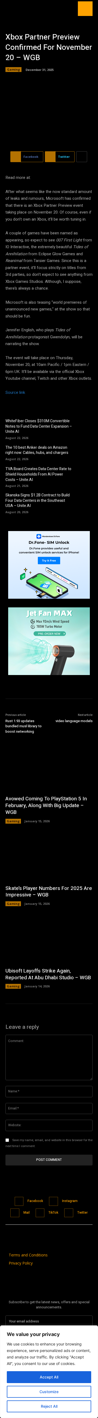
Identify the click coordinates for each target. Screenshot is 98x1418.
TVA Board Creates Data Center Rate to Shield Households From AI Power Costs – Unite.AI (38, 474)
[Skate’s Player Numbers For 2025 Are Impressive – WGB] (49, 857)
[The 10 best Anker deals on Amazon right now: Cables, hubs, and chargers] (85, 452)
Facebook (35, 1200)
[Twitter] (68, 1213)
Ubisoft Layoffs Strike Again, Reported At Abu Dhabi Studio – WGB (48, 974)
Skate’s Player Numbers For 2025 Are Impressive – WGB (48, 892)
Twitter (82, 1212)
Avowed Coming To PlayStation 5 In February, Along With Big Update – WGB (46, 805)
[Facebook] (19, 1201)
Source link (15, 392)
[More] (81, 156)
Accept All (49, 1377)
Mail (26, 1212)
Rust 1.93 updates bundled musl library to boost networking (23, 726)
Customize (49, 1391)
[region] (49, 1371)
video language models (74, 720)
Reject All (49, 1406)
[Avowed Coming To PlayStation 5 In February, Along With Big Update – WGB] (49, 767)
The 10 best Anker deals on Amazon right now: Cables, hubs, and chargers (36, 450)
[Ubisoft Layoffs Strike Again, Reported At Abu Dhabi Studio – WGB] (49, 939)
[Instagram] (53, 1201)
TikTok (53, 1212)
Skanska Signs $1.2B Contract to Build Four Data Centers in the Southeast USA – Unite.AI (37, 500)
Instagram (70, 1200)
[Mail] (14, 1213)
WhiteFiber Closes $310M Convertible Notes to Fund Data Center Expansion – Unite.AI (38, 426)
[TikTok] (40, 1213)
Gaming (13, 69)
